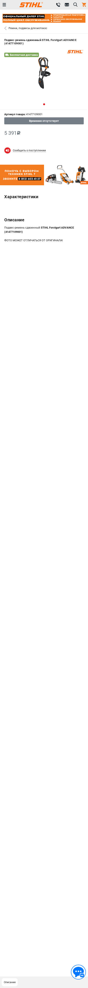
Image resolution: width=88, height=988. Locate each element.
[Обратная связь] (78, 972)
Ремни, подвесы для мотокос (28, 28)
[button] (44, 104)
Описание (10, 982)
